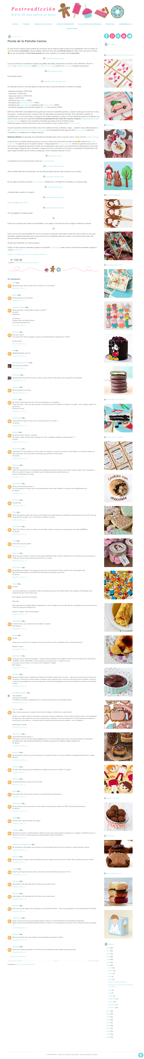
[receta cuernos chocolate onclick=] (113, 437)
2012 (108, 954)
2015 (108, 962)
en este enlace (81, 130)
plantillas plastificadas (23, 66)
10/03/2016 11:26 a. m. (20, 614)
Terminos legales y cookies (89, 1054)
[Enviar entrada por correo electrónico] (11, 259)
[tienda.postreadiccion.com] (118, 297)
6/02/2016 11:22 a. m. (19, 411)
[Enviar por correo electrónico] (15, 260)
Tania (14, 512)
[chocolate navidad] (118, 157)
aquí (44, 107)
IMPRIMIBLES (125, 24)
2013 (108, 956)
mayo (110, 979)
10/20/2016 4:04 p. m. (19, 686)
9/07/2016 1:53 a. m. (19, 546)
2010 (108, 948)
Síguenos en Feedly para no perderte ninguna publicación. (27, 254)
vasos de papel (25, 105)
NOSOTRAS (72, 29)
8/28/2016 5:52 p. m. (19, 520)
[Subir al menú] (140, 1055)
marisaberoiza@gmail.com (21, 844)
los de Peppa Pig (48, 161)
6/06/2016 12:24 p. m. (19, 458)
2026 (108, 1037)
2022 (108, 1025)
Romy (14, 791)
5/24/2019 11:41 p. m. (19, 874)
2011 (108, 951)
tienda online (17, 250)
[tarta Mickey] (118, 362)
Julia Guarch (17, 418)
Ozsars (14, 584)
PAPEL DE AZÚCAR (43, 24)
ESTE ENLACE (74, 123)
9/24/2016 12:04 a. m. (19, 561)
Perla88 (15, 869)
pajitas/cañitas (49, 105)
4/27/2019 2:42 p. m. (19, 862)
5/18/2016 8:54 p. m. (19, 380)
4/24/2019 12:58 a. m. (19, 850)
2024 (108, 1031)
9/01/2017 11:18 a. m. (19, 811)
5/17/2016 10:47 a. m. (19, 344)
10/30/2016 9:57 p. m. (19, 702)
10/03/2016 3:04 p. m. (19, 668)
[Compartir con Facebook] (21, 260)
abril (109, 976)
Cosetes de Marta (18, 307)
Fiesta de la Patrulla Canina (117, 982)
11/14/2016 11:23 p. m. (20, 727)
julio (109, 993)
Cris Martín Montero (19, 693)
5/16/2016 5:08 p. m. (19, 288)
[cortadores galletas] (118, 190)
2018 (108, 1014)
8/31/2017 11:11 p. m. (19, 797)
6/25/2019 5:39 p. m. (19, 887)
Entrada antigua (93, 961)
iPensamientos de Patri (20, 362)
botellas (11, 202)
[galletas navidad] (118, 120)
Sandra (14, 295)
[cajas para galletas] (113, 265)
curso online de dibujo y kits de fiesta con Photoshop (28, 130)
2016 (108, 965)
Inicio (55, 961)
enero (110, 968)
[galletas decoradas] (118, 227)
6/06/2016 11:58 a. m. (19, 442)
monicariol (16, 375)
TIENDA (26, 24)
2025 (108, 1034)
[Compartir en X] (19, 260)
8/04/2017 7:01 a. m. (19, 784)
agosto (110, 996)
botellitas (23, 100)
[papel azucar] (118, 87)
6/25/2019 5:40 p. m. (19, 899)
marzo (110, 973)
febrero (110, 970)
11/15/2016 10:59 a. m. (20, 746)
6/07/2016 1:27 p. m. (19, 493)
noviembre (111, 1004)
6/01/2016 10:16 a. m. (19, 393)
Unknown (15, 332)
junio (109, 990)
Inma (14, 283)
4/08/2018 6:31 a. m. (19, 838)
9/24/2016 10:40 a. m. (19, 577)
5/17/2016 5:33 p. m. (19, 368)
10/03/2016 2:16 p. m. (19, 649)
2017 (108, 1011)
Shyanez (15, 399)
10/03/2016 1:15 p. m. (19, 629)
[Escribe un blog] (17, 260)
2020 (108, 1020)
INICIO (15, 24)
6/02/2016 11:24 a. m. (19, 425)
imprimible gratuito (33, 262)
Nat (13, 350)
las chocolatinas (38, 182)
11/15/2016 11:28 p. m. (20, 760)
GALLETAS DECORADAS (89, 24)
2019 (108, 1017)
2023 (108, 1028)
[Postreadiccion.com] (119, 55)
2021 (108, 1022)
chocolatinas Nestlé (27, 103)
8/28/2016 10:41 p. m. (19, 534)
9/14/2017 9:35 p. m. (19, 823)
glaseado (67, 66)
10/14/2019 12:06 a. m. (20, 928)
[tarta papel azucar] (109, 125)
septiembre (112, 999)
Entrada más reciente (15, 961)
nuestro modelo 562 (65, 144)
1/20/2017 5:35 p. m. (19, 772)
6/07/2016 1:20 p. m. (19, 477)
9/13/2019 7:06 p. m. (19, 911)
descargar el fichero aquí (45, 66)
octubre (110, 1001)
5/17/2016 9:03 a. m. (19, 325)
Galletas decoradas (21, 262)
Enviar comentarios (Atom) (26, 964)
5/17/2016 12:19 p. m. (19, 356)
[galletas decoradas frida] (109, 836)
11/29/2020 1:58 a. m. (19, 940)
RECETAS (110, 24)
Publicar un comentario (18, 956)
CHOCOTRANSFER (65, 24)
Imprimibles (55, 247)
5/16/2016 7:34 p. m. (19, 300)
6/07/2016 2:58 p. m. (19, 505)
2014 (108, 959)
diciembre (111, 1007)
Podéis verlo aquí (93, 137)
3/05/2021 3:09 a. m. (19, 952)
